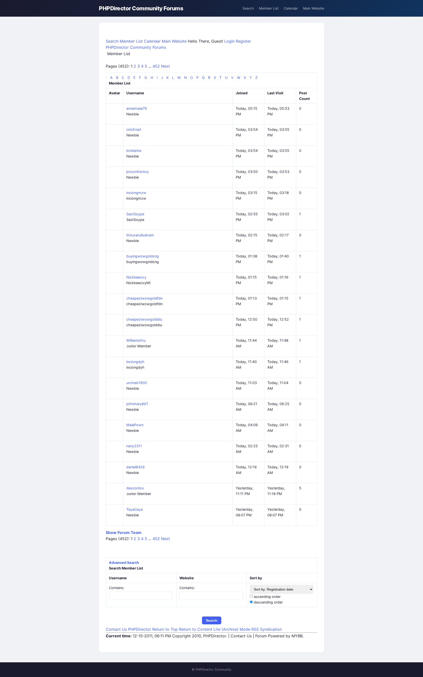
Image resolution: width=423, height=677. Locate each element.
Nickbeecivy (136, 277)
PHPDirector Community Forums (141, 8)
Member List (269, 8)
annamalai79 (136, 108)
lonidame (133, 150)
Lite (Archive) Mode (232, 629)
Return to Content (196, 629)
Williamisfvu (136, 340)
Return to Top (165, 629)
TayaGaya (134, 509)
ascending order (267, 596)
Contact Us (117, 629)
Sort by (256, 578)
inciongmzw (136, 193)
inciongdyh (135, 362)
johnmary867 (137, 404)
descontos (135, 488)
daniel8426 (135, 467)
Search (248, 8)
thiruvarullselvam (140, 235)
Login (230, 41)
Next (165, 66)
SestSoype (135, 214)
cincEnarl (133, 129)
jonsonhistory (137, 171)
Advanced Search (124, 562)
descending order (268, 602)
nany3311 (134, 446)
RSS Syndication (266, 629)
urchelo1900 (136, 383)
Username (118, 578)
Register (243, 41)
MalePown (134, 425)
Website (186, 578)
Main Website (313, 8)
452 (157, 66)
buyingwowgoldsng (142, 256)
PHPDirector (140, 629)
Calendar (291, 8)
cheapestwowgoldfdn (144, 298)
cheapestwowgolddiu (144, 319)
